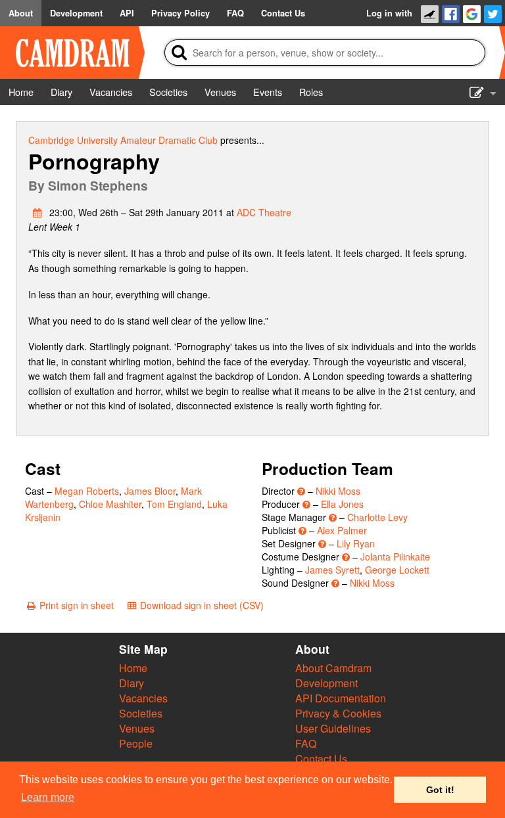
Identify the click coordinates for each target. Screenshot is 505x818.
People (136, 743)
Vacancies (143, 698)
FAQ (305, 743)
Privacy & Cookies (338, 713)
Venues (137, 728)
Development (326, 683)
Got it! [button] (440, 789)
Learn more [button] (47, 797)
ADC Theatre (264, 212)
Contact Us (321, 758)
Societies (140, 713)
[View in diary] (37, 212)
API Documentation (340, 698)
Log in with (389, 13)
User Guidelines (333, 728)
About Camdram (333, 667)
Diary (131, 683)
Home (133, 667)
